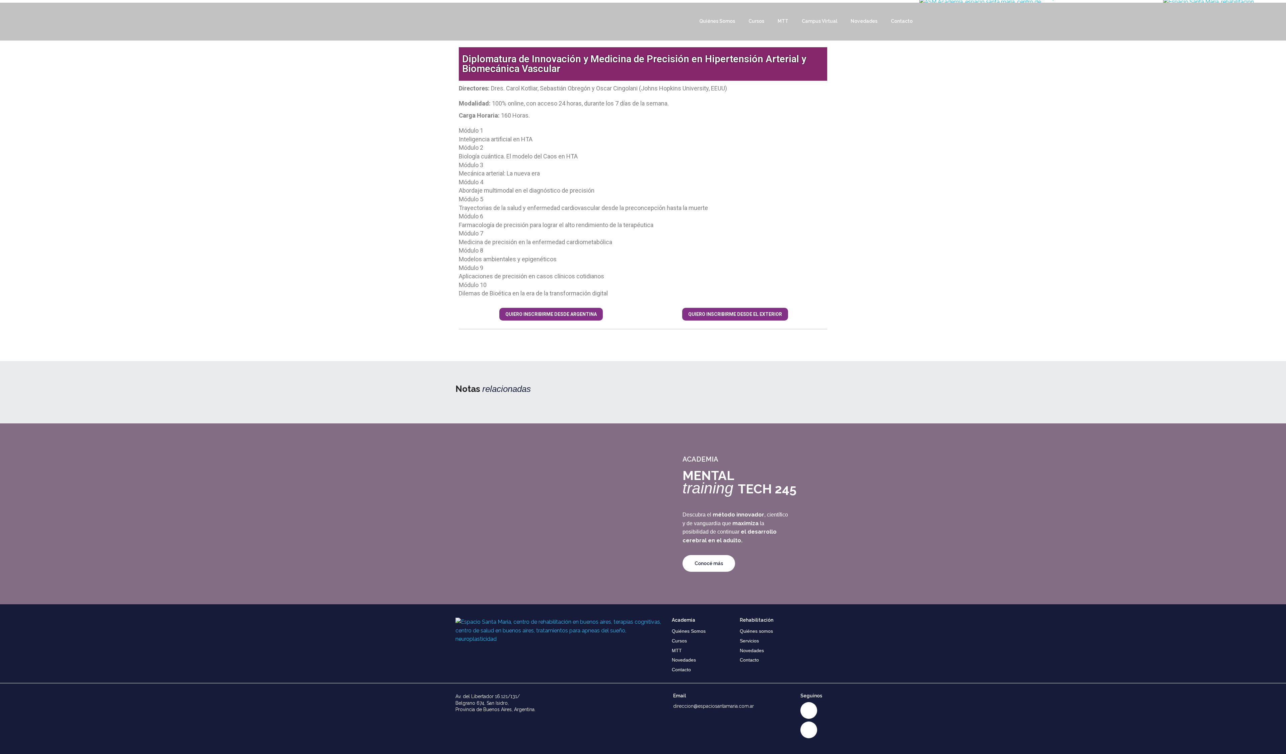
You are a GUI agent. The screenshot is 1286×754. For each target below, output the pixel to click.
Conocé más (709, 563)
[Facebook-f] (808, 730)
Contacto (902, 21)
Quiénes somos (756, 631)
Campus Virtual (819, 21)
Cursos (756, 21)
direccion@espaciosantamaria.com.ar (713, 706)
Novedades (864, 21)
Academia (683, 620)
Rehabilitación (756, 620)
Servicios (749, 640)
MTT (783, 21)
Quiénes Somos (717, 21)
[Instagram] (808, 710)
